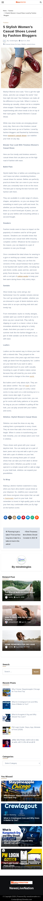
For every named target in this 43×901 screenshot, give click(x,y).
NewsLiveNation (21, 888)
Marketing (12, 815)
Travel (6, 792)
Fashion (5, 22)
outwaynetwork (13, 622)
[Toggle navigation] (2, 2)
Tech (5, 837)
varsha (10, 597)
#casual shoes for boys (13, 44)
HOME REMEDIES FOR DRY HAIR (20, 644)
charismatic (9, 498)
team (27, 386)
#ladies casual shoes (28, 44)
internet (6, 815)
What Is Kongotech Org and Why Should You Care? (18, 842)
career (6, 860)
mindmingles (13, 41)
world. (32, 376)
